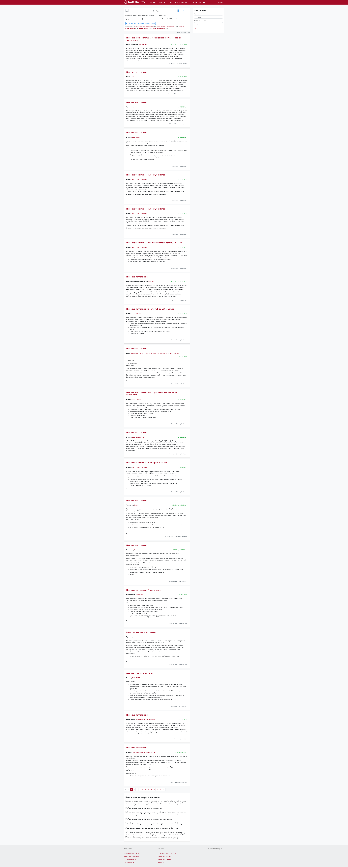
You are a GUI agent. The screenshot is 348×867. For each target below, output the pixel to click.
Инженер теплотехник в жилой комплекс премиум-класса (154, 243)
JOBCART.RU (143, 44)
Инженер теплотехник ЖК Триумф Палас (145, 175)
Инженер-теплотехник (137, 72)
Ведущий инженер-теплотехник (141, 632)
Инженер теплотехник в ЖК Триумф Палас (146, 462)
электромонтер (143, 28)
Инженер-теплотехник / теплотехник (143, 590)
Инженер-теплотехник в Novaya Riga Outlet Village (150, 309)
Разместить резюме (181, 2)
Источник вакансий (200, 21)
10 (157, 789)
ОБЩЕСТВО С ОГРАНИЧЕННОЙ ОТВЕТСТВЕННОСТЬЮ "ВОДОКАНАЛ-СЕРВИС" (155, 353)
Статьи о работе (129, 862)
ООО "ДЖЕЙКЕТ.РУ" (138, 437)
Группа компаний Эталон (143, 637)
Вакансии (153, 2)
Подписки (162, 2)
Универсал (139, 594)
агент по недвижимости (158, 28)
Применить (198, 28)
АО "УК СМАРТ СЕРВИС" (139, 179)
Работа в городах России (131, 853)
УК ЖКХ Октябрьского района (145, 719)
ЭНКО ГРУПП (136, 678)
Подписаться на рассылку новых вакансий (141, 23)
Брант (136, 505)
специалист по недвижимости (144, 26)
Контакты (161, 862)
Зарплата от (198, 14)
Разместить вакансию (198, 2)
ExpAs (133, 76)
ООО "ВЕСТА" (152, 281)
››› (163, 789)
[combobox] (165, 11)
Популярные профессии (131, 856)
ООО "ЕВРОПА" (136, 137)
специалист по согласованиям (166, 26)
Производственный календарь (167, 853)
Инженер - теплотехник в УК (139, 673)
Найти (183, 11)
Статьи (170, 2)
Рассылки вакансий (130, 859)
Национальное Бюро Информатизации (144, 752)
